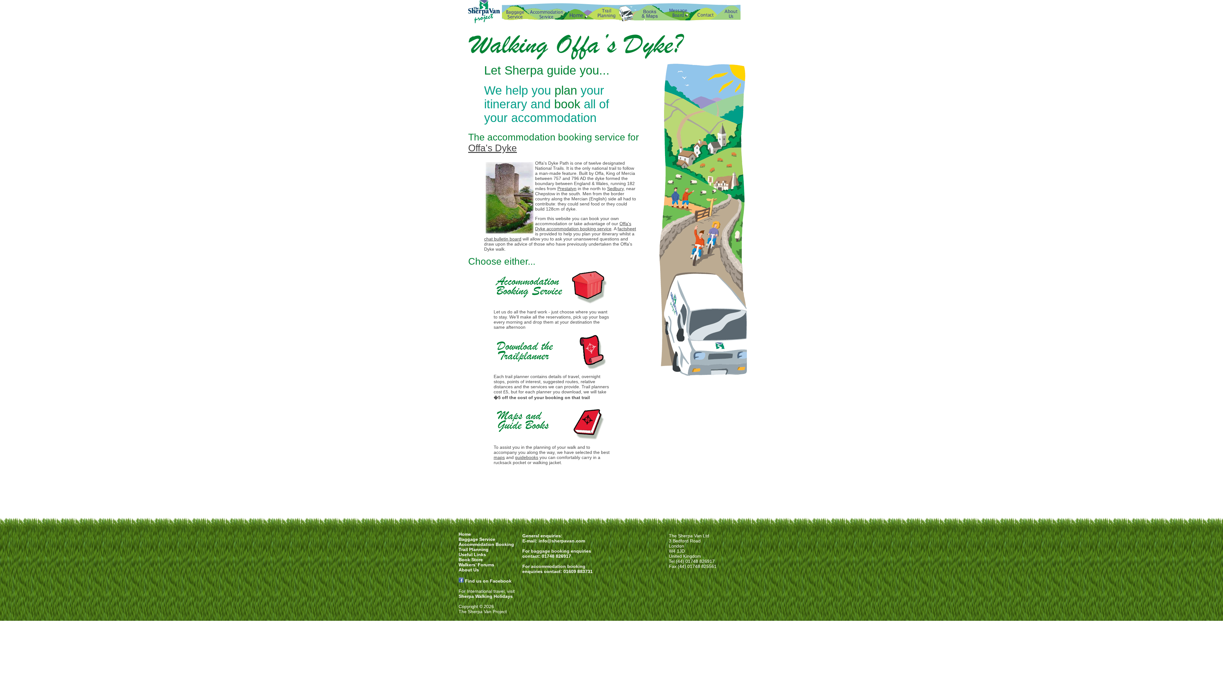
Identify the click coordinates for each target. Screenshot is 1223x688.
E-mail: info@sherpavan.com (553, 540)
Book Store (471, 559)
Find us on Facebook (488, 581)
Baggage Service (477, 539)
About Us (469, 569)
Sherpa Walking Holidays (486, 596)
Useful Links (472, 554)
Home (465, 534)
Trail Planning (474, 549)
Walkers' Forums (476, 564)
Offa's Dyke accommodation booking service (583, 226)
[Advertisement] (611, 488)
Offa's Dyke (492, 148)
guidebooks (526, 457)
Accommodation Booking (486, 544)
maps (499, 457)
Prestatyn (566, 188)
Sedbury (615, 188)
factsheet (627, 228)
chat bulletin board (502, 238)
